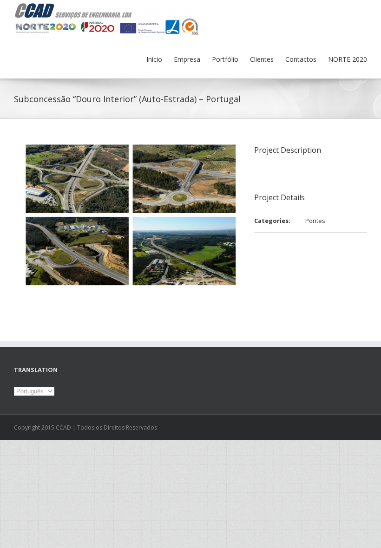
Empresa (187, 59)
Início (154, 59)
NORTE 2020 (347, 59)
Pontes (315, 220)
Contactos (300, 59)
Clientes (262, 59)
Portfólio (225, 59)
